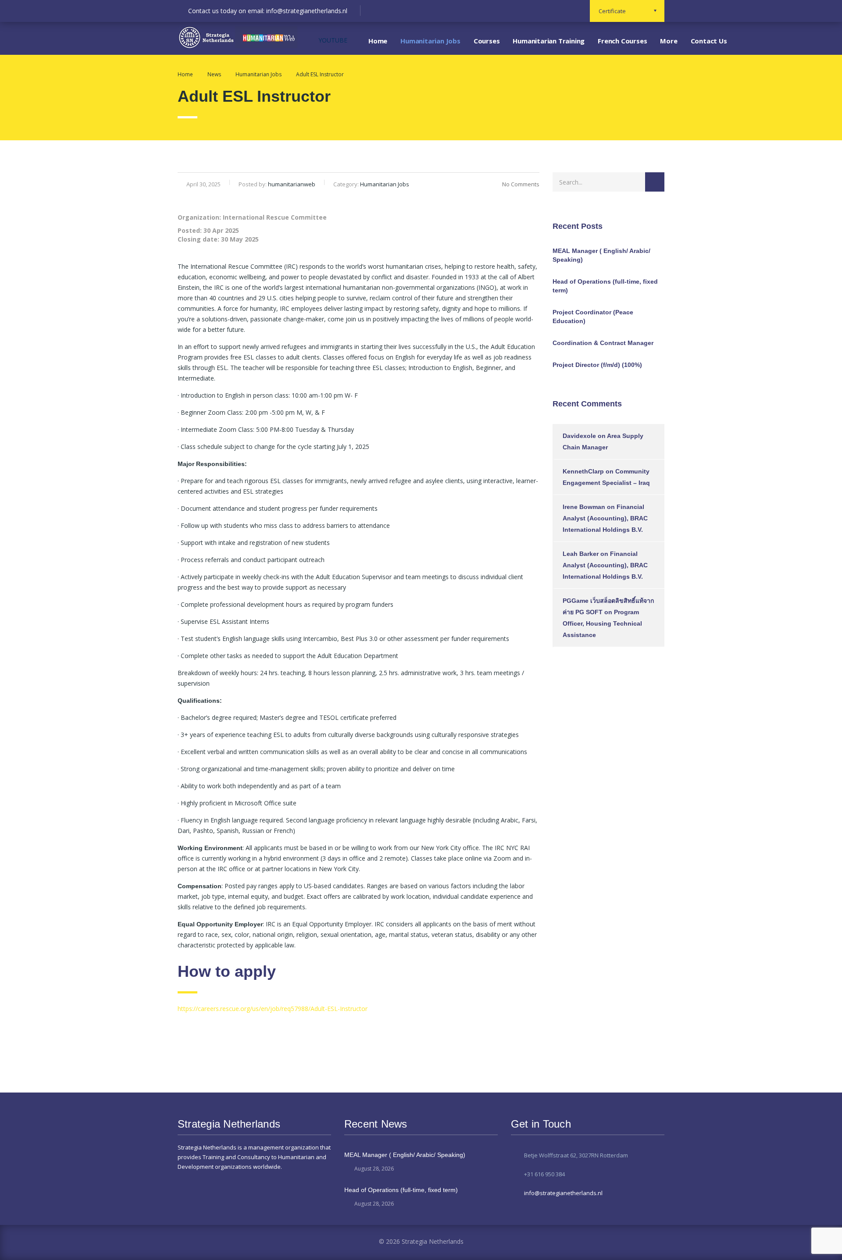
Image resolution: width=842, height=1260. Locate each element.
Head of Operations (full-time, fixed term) (605, 286)
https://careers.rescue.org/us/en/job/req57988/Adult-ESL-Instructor (272, 1008)
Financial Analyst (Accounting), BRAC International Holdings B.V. (605, 518)
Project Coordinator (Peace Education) (593, 316)
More (668, 40)
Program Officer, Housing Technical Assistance (602, 623)
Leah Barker (581, 553)
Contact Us (709, 40)
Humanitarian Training (549, 40)
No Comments (520, 184)
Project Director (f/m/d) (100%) (597, 364)
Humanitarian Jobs (430, 40)
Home (377, 40)
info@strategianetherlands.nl (563, 1193)
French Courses (622, 40)
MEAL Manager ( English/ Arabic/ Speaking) (601, 255)
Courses (487, 40)
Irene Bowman (584, 506)
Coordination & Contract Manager (603, 342)
